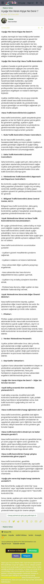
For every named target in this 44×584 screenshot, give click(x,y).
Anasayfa (38, 535)
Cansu (5, 14)
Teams (16, 556)
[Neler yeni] (37, 3)
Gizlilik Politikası (21, 535)
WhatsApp (33, 551)
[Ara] (41, 3)
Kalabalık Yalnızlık (19, 544)
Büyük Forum (6, 544)
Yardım (30, 535)
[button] (2, 3)
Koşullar (11, 535)
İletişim (4, 535)
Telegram (27, 556)
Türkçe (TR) (7, 532)
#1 (42, 28)
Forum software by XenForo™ (19, 542)
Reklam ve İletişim (16, 551)
